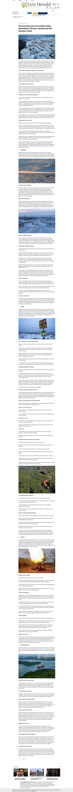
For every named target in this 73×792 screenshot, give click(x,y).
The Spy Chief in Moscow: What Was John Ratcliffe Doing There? (20, 779)
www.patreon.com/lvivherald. (25, 787)
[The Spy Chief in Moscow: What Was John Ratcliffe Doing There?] (21, 772)
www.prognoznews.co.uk (16, 17)
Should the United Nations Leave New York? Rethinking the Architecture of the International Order (37, 779)
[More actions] (54, 23)
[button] (35, 13)
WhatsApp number (15, 12)
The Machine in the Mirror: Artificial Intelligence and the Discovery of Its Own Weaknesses (52, 779)
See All (59, 766)
